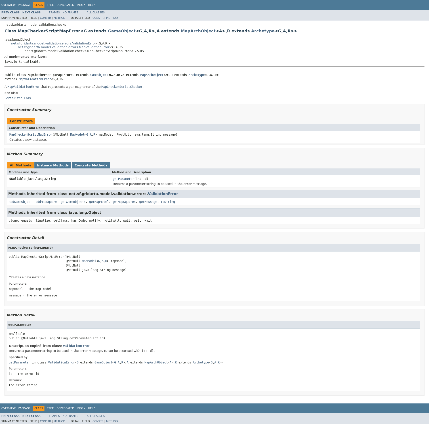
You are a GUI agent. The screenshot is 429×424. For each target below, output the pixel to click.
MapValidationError (35, 79)
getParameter (123, 179)
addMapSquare (46, 202)
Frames (54, 12)
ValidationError (163, 194)
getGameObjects (73, 202)
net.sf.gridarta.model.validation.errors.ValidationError (53, 43)
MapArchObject (198, 31)
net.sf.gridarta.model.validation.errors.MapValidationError (63, 47)
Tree (50, 4)
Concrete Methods (91, 165)
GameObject (122, 31)
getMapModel (99, 202)
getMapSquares (124, 202)
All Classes (96, 12)
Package (24, 4)
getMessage (148, 202)
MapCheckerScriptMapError (30, 134)
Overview (8, 4)
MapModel (77, 134)
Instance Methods (53, 165)
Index (81, 4)
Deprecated (65, 4)
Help (91, 4)
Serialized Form (17, 98)
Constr (45, 17)
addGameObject (20, 202)
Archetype (263, 31)
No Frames (70, 12)
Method (59, 17)
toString (168, 202)
